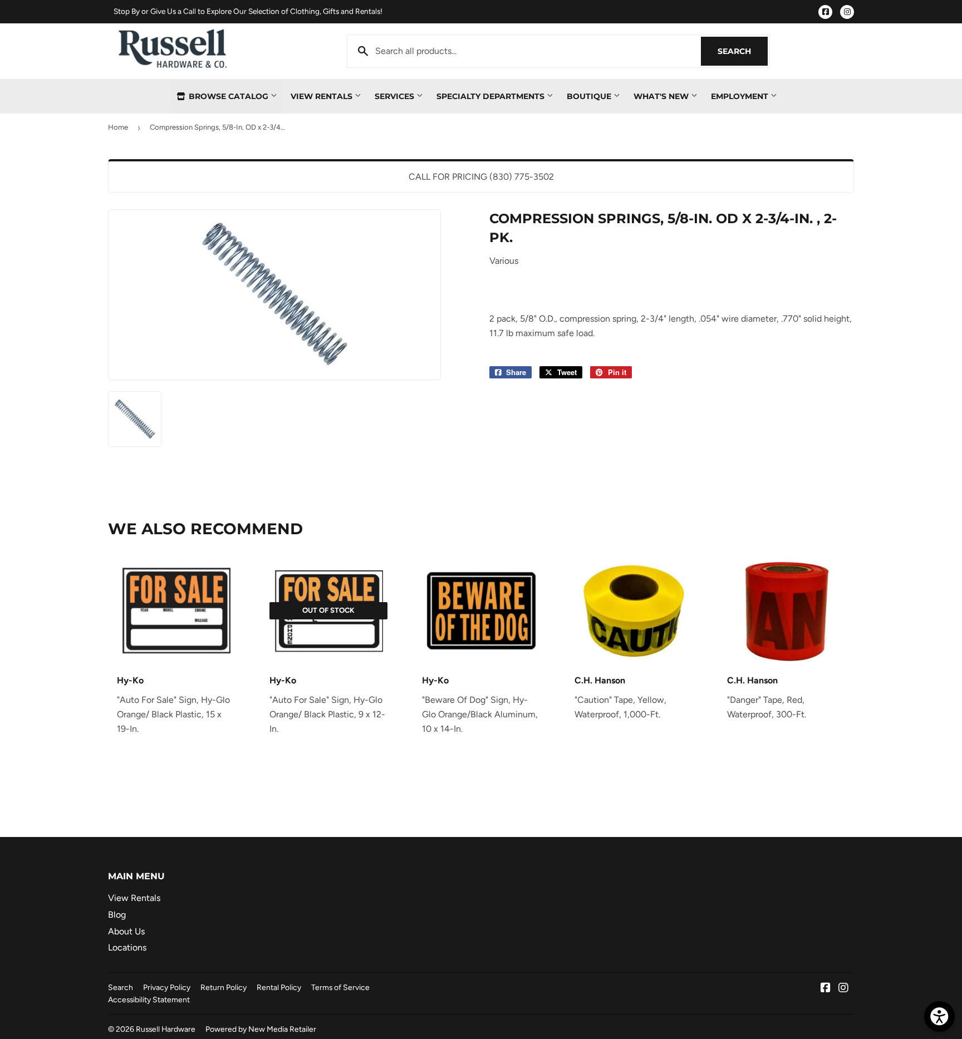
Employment (740, 96)
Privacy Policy (166, 987)
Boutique (590, 96)
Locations (127, 947)
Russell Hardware (165, 1029)
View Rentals (323, 96)
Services (395, 96)
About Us (126, 931)
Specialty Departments (491, 96)
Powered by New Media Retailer (260, 1029)
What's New (662, 96)
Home (118, 127)
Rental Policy (279, 987)
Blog (117, 914)
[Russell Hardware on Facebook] (826, 988)
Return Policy (223, 987)
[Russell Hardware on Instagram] (843, 988)
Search (743, 51)
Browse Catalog (228, 96)
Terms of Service (340, 987)
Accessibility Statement (149, 999)
